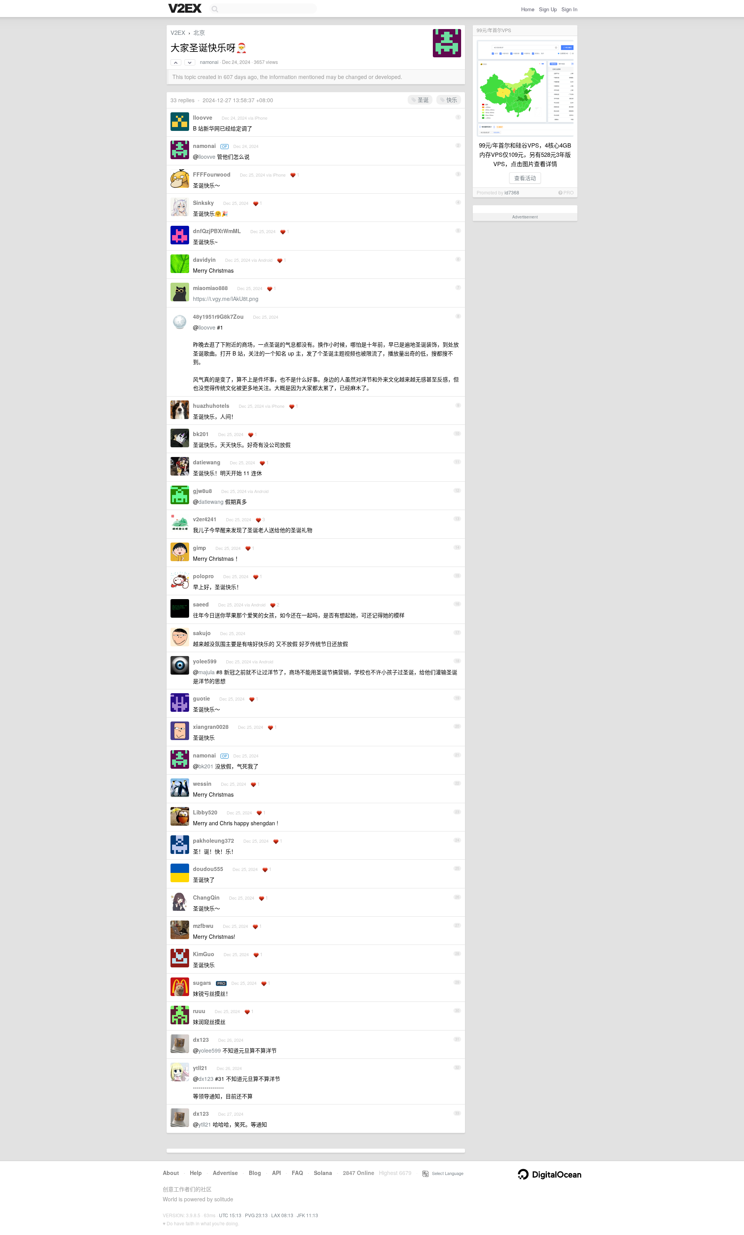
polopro (203, 576)
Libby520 (205, 812)
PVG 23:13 (256, 1215)
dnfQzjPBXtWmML (217, 231)
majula (206, 672)
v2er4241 (205, 519)
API (276, 1173)
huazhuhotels (211, 405)
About (171, 1173)
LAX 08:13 (282, 1215)
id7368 (512, 192)
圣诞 (422, 99)
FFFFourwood (212, 174)
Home (527, 9)
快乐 (451, 99)
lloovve (202, 117)
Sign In (569, 9)
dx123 (201, 1039)
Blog (255, 1173)
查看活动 (525, 178)
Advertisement (525, 217)
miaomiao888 (210, 288)
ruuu (199, 1011)
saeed (201, 604)
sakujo (202, 633)
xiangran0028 (211, 726)
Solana (323, 1173)
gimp (199, 547)
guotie (201, 698)
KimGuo (203, 954)
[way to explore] (186, 8)
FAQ (297, 1173)
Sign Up (548, 9)
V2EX (177, 32)
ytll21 (200, 1068)
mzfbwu (203, 925)
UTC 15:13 (230, 1215)
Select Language (446, 1173)
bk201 (201, 434)
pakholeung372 (213, 840)
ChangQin (206, 897)
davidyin (204, 259)
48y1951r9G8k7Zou (218, 316)
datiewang (206, 462)
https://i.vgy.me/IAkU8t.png (225, 298)
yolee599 (205, 661)
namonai (209, 61)
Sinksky (203, 202)
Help (196, 1173)
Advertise (225, 1173)
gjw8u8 (202, 491)
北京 (199, 32)
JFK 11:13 (307, 1215)
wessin (202, 783)
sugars (202, 982)
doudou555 (208, 869)
